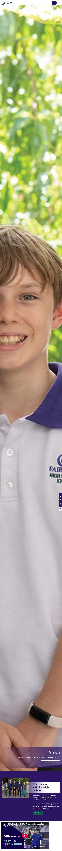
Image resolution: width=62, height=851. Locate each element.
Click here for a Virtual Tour (50, 762)
